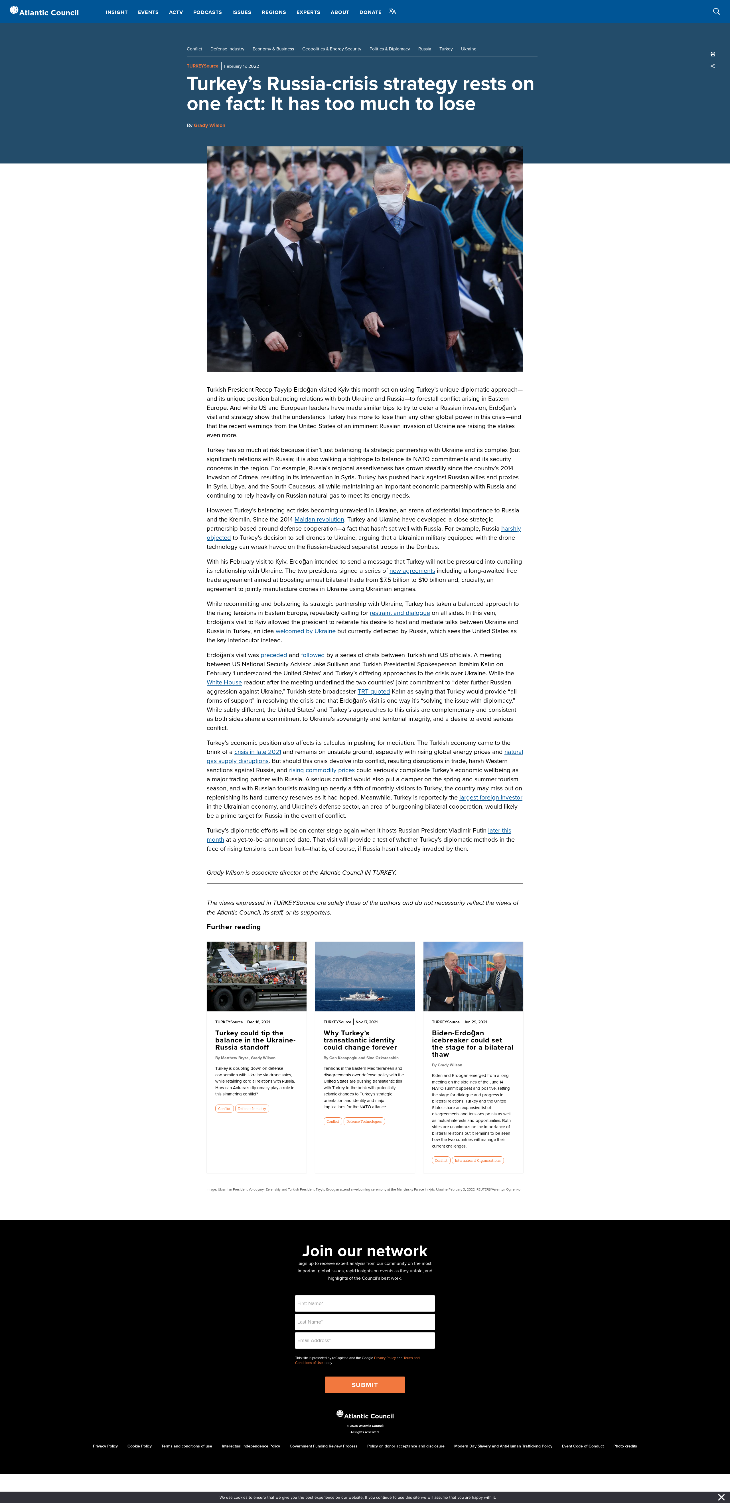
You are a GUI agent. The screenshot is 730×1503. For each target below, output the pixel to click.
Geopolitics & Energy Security (331, 49)
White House (224, 682)
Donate (371, 12)
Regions (274, 12)
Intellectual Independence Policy (251, 1446)
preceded (274, 654)
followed (313, 654)
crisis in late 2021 (257, 751)
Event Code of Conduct (583, 1446)
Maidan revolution (319, 519)
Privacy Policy (385, 1358)
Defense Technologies (364, 1121)
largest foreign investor (490, 797)
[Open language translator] (393, 11)
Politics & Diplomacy (390, 49)
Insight (116, 12)
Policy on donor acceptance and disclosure (406, 1446)
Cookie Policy (139, 1446)
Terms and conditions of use (186, 1446)
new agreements (412, 570)
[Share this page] (713, 66)
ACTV (176, 12)
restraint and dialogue (400, 612)
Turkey (446, 49)
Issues (242, 12)
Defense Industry (227, 49)
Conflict (194, 49)
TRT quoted (374, 691)
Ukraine (468, 49)
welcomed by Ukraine (306, 630)
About (340, 12)
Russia (424, 49)
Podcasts (207, 12)
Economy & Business (273, 49)
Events (148, 12)
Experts (309, 12)
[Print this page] (713, 54)
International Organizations (478, 1160)
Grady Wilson (209, 125)
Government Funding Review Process (324, 1446)
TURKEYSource (202, 66)
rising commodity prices (322, 769)
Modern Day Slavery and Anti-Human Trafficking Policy (503, 1446)
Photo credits (625, 1446)
